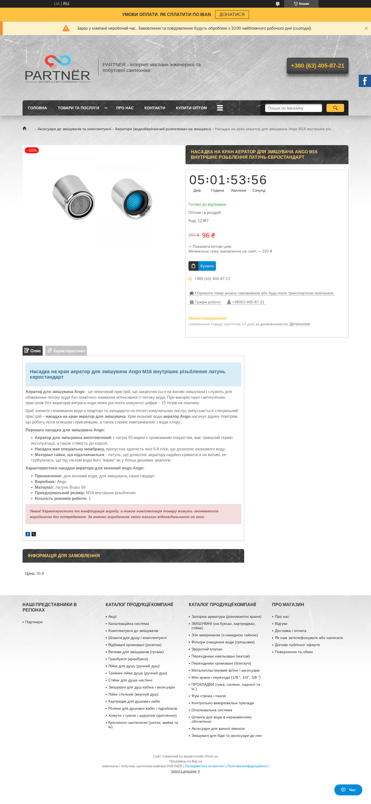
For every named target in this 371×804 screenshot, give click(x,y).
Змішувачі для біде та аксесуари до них (226, 735)
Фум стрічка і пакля (208, 696)
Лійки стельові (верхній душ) (133, 694)
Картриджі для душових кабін (134, 701)
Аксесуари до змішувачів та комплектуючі (74, 129)
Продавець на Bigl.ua (185, 761)
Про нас (125, 108)
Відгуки (281, 623)
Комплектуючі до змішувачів (133, 630)
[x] (34, 534)
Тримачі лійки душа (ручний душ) (137, 673)
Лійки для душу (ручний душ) (134, 666)
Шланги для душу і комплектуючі (137, 637)
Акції (112, 616)
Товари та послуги (78, 108)
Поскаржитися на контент (205, 766)
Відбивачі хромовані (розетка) (135, 645)
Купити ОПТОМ (191, 108)
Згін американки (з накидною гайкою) (224, 635)
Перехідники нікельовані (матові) (220, 656)
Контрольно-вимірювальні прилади (222, 703)
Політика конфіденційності (248, 766)
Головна (37, 108)
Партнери (34, 622)
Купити (206, 266)
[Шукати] (335, 108)
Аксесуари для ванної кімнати (218, 728)
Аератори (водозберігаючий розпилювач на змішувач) (163, 129)
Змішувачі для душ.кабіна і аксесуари (141, 687)
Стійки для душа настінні (130, 680)
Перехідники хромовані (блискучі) (221, 663)
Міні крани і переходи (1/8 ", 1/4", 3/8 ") (226, 677)
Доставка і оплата (290, 630)
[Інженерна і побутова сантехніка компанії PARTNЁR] (58, 67)
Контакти (154, 108)
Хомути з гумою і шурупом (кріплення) (142, 715)
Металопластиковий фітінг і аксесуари (225, 670)
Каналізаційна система (128, 623)
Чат (352, 790)
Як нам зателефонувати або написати (309, 637)
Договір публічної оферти (297, 645)
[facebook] (28, 534)
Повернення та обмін (294, 652)
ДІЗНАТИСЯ (232, 14)
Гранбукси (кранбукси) (128, 659)
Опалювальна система (211, 710)
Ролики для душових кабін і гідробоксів (142, 708)
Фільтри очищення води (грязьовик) (223, 642)
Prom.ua (211, 756)
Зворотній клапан (206, 649)
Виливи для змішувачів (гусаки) (136, 652)
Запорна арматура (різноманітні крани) (226, 616)
